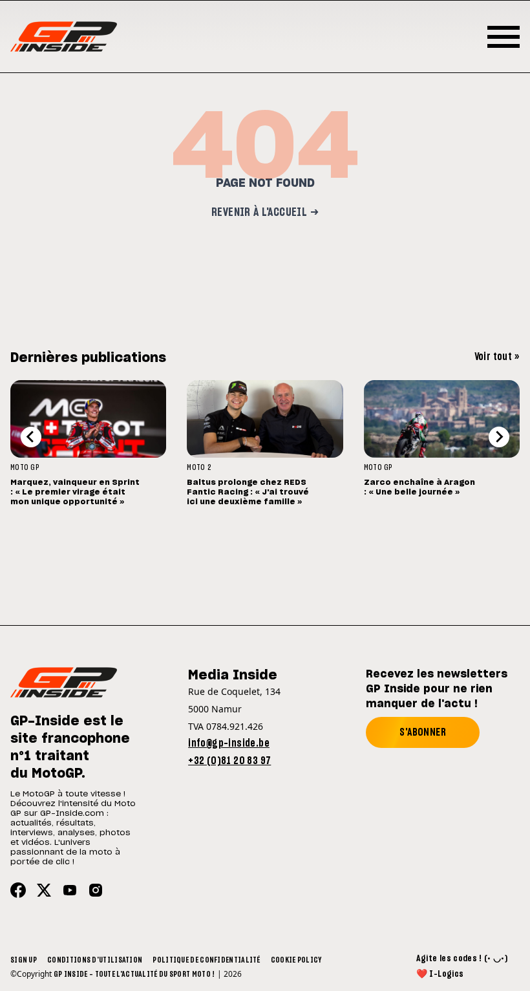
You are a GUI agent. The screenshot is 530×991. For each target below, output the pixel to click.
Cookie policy (296, 960)
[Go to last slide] (31, 437)
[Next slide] (499, 437)
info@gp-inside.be (229, 743)
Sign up (23, 960)
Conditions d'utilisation (94, 960)
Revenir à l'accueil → (265, 212)
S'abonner (422, 732)
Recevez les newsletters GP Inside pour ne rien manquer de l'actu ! (436, 689)
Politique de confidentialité (206, 960)
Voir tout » (497, 357)
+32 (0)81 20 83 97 (229, 761)
